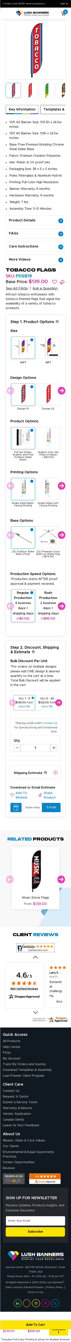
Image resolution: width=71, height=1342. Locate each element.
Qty (17, 741)
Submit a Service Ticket (20, 1102)
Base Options (21, 520)
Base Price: (17, 282)
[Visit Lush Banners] (35, 1255)
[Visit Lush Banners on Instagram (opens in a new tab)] (36, 1303)
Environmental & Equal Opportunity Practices (28, 1154)
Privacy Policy (55, 1287)
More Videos (19, 259)
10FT (23, 362)
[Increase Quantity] (53, 748)
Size (13, 331)
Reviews (9, 1168)
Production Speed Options (34, 578)
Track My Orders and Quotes (24, 1064)
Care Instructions (23, 246)
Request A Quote (15, 1096)
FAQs (13, 233)
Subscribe (35, 1231)
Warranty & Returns (17, 1108)
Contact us (50, 723)
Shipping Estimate (28, 773)
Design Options (23, 378)
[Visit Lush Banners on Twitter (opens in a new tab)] (55, 1303)
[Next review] (35, 1012)
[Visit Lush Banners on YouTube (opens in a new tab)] (26, 1303)
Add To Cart (35, 1324)
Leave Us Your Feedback (21, 1125)
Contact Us (11, 1090)
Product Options (24, 421)
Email (51, 807)
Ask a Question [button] (45, 288)
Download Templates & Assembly (27, 1069)
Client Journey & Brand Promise (24, 1287)
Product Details (22, 220)
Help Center (12, 1047)
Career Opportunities (18, 1162)
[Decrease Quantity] (17, 748)
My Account (11, 1058)
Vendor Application (17, 1113)
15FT (48, 362)
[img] (24, 983)
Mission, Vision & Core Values (24, 1140)
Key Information (22, 109)
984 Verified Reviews (24, 988)
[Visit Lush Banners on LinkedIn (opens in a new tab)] (18, 1303)
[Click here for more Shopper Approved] (50, 1019)
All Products (11, 1041)
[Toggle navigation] (7, 13)
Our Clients (11, 1146)
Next (61, 390)
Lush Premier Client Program (23, 1075)
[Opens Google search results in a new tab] (14, 1178)
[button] (54, 281)
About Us (11, 1134)
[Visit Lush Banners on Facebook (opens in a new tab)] (45, 1303)
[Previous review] (35, 957)
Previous (10, 390)
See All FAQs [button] (17, 288)
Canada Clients (13, 1119)
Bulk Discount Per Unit (29, 661)
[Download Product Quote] (16, 807)
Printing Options (24, 472)
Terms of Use (35, 1292)
